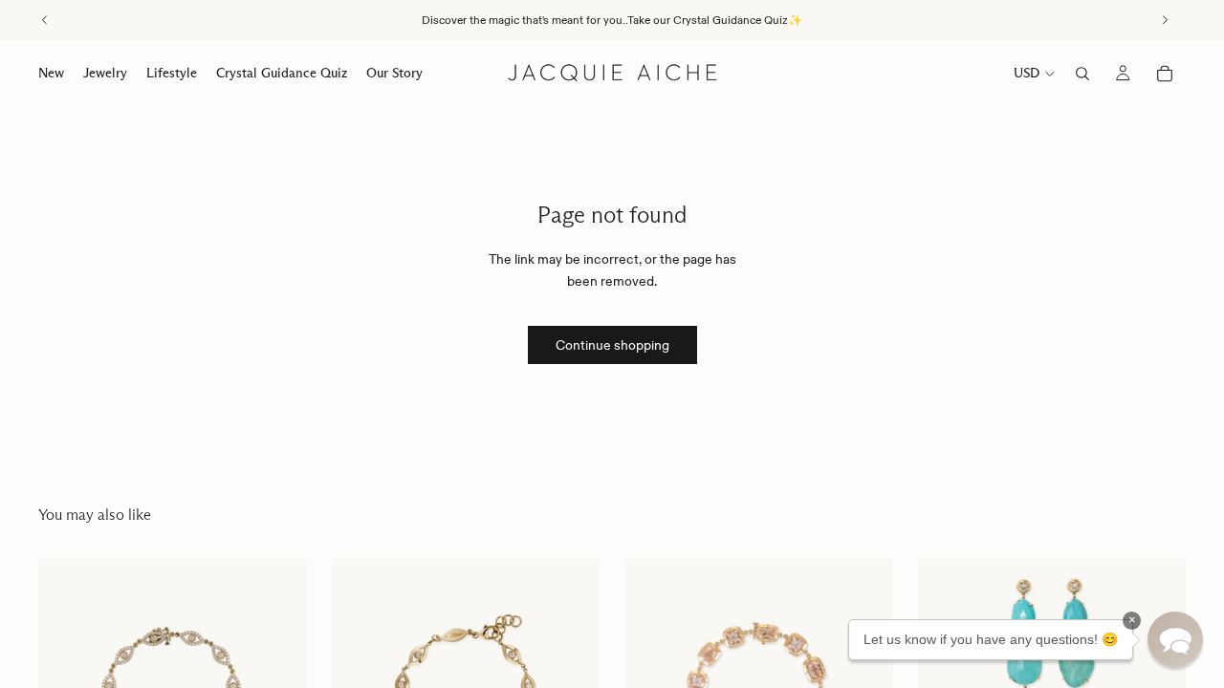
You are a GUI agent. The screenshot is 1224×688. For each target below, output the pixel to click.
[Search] (1082, 74)
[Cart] (1165, 74)
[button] (1175, 639)
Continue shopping (612, 345)
